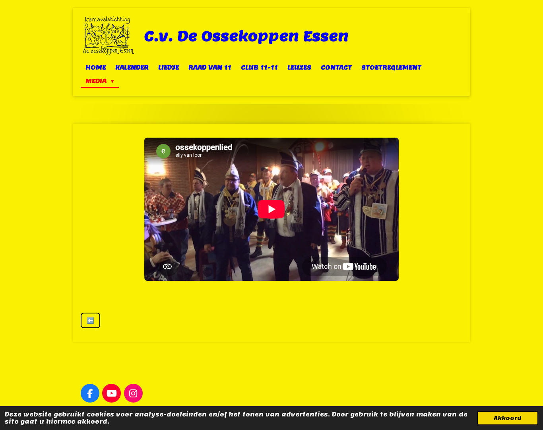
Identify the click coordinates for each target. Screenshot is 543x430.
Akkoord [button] (508, 418)
